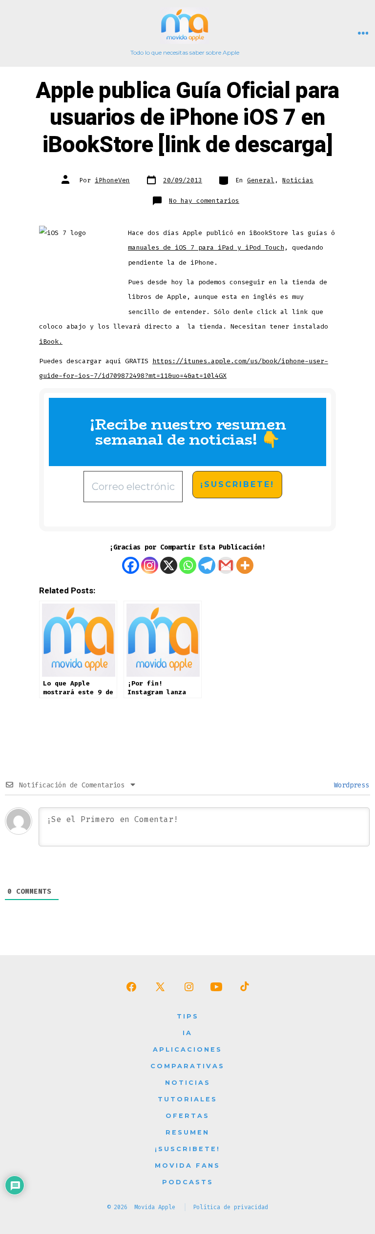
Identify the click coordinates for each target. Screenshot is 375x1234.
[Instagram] (149, 565)
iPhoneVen (112, 180)
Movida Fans (187, 1165)
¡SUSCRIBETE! (187, 1149)
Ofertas (187, 1115)
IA (187, 1033)
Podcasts (187, 1182)
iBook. (50, 341)
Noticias (297, 180)
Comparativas (187, 1066)
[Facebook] (130, 565)
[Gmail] (225, 565)
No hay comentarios (204, 200)
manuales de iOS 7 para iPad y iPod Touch (206, 247)
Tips (188, 1016)
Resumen (187, 1132)
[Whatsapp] (187, 565)
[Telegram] (206, 565)
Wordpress (349, 785)
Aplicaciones (187, 1049)
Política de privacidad (230, 1207)
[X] (168, 565)
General (260, 180)
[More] (244, 565)
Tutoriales (187, 1099)
